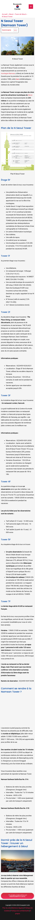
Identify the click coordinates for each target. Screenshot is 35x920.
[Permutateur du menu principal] (31, 6)
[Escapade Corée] (17, 6)
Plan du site (6, 908)
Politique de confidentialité (20, 911)
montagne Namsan (8, 73)
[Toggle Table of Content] (14, 30)
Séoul (30, 95)
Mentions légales (17, 908)
